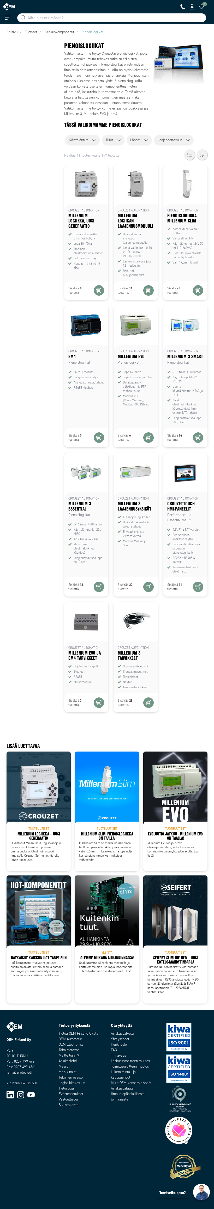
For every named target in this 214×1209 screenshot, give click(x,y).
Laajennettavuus (170, 140)
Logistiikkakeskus (72, 1083)
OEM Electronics (71, 1044)
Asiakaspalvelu (122, 1033)
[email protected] (19, 1072)
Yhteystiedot (120, 1039)
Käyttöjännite (78, 140)
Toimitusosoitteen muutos (130, 1066)
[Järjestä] (202, 155)
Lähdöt (135, 140)
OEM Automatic (70, 1039)
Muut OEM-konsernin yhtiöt (131, 1083)
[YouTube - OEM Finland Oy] (31, 1094)
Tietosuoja (66, 1088)
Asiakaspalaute (122, 1088)
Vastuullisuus (69, 1099)
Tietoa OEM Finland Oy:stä (78, 1033)
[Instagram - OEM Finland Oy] (20, 1094)
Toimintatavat (69, 1050)
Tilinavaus (118, 1055)
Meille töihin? (69, 1055)
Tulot (109, 140)
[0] (201, 6)
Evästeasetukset (71, 1094)
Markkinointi (68, 1072)
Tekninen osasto (71, 1077)
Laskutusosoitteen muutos (130, 1061)
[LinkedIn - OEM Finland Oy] (10, 1094)
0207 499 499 (24, 1061)
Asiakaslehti (68, 1061)
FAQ (114, 1050)
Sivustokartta (69, 1105)
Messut (64, 1066)
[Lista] (190, 155)
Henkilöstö (119, 1044)
